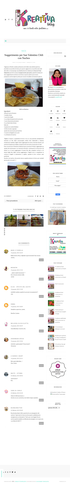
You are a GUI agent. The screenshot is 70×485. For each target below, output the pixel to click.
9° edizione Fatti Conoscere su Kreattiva (59, 303)
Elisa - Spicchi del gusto (21, 287)
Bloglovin (64, 120)
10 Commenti (7, 196)
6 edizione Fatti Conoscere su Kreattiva (59, 294)
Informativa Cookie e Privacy (57, 392)
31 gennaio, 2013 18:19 (17, 326)
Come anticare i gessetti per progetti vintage (60, 311)
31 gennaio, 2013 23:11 (17, 358)
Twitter (51, 133)
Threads (58, 133)
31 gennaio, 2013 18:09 (17, 306)
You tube (58, 127)
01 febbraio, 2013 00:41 (17, 375)
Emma (13, 304)
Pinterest (64, 113)
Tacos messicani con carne (38, 224)
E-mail (51, 120)
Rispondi (41, 259)
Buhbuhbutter (16, 408)
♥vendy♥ (14, 267)
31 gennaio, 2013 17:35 (17, 270)
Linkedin (58, 120)
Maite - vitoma (16, 373)
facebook (51, 113)
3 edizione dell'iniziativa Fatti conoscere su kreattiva (61, 320)
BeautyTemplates (20, 481)
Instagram (57, 113)
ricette (24, 50)
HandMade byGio (17, 338)
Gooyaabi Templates (42, 481)
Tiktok (51, 127)
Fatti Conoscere (59, 284)
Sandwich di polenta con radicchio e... (10, 223)
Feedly (64, 127)
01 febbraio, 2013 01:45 (17, 393)
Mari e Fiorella (17, 250)
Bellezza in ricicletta (19, 323)
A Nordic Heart (17, 356)
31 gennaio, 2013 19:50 (17, 341)
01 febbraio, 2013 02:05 (17, 410)
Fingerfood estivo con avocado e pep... (24, 223)
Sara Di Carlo (16, 390)
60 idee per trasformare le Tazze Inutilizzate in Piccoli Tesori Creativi (61, 337)
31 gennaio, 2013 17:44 (17, 289)
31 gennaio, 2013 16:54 (17, 252)
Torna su (62, 481)
